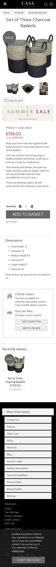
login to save (15, 100)
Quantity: (11, 206)
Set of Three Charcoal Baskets (15, 380)
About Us (12, 447)
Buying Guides (14, 489)
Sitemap (11, 496)
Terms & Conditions (17, 475)
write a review (31, 328)
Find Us (11, 426)
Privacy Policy (14, 482)
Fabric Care (13, 433)
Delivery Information (17, 468)
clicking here (18, 551)
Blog (9, 454)
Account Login (14, 461)
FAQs (10, 440)
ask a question (31, 321)
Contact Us (13, 419)
